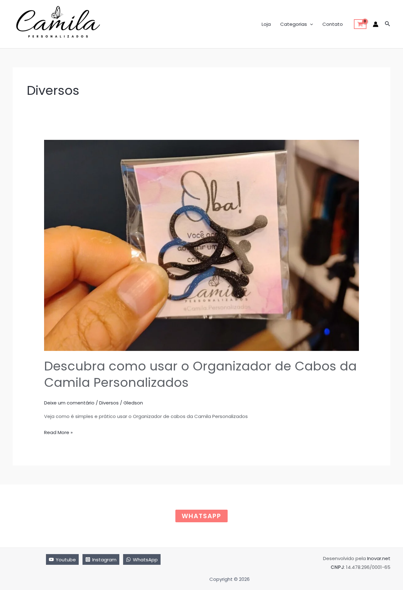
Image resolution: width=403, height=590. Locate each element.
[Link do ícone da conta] (375, 24)
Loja (266, 24)
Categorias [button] (293, 24)
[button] (310, 24)
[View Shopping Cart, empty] (360, 24)
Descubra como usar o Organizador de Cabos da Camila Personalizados (200, 374)
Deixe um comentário (69, 402)
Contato (332, 24)
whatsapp (201, 516)
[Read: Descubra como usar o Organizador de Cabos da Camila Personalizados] (201, 245)
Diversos (109, 402)
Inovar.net (378, 558)
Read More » (58, 433)
